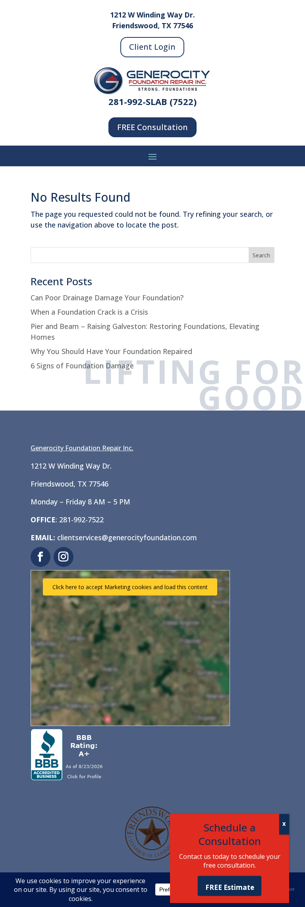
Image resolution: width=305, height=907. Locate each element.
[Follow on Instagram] (63, 557)
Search (261, 255)
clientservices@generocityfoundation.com (127, 537)
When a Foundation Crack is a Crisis (89, 312)
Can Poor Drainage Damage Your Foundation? (107, 297)
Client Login (152, 46)
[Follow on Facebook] (40, 557)
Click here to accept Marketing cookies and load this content (130, 587)
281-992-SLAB (137, 101)
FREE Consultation (152, 127)
